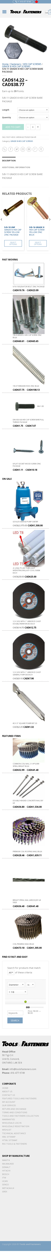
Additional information (16, 167)
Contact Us (8, 1095)
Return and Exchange (14, 1109)
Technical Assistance (14, 1133)
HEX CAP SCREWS (32, 64)
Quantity (6, 117)
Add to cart (13, 127)
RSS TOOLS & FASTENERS (14, 1143)
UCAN (5, 1181)
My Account (8, 1102)
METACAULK (8, 1188)
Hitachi (6, 1170)
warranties (8, 1119)
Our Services (9, 1105)
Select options (13, 243)
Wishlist (6, 1129)
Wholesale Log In (11, 1122)
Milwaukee (8, 1163)
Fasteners (15, 64)
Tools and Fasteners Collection (20, 1115)
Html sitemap (9, 1140)
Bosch (5, 1174)
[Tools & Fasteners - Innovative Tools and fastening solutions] (26, 10)
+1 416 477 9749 (24, 1)
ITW (4, 1177)
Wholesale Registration (15, 1126)
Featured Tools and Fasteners (19, 1098)
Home (5, 64)
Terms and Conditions (14, 1112)
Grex (4, 1191)
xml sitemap (8, 1136)
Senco (5, 1184)
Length (5, 110)
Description (9, 160)
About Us (7, 1091)
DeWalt (6, 1167)
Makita (6, 1160)
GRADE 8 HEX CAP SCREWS (16, 66)
